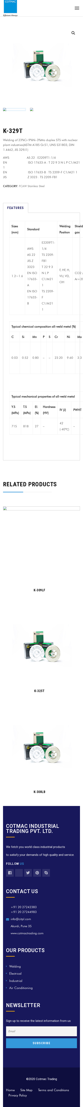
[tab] (15, 208)
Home (10, 1090)
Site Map (26, 1090)
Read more (39, 578)
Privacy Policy (17, 1095)
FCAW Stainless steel (32, 186)
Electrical (15, 973)
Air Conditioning (21, 988)
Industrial (15, 981)
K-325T (39, 691)
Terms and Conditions (53, 1090)
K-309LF (39, 590)
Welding (15, 966)
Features (15, 208)
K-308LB (40, 792)
